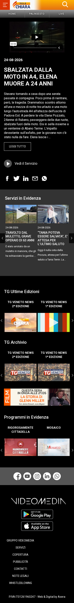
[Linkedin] (47, 476)
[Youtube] (27, 476)
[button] (65, 4)
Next (71, 238)
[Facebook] (17, 476)
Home (12, 13)
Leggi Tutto (17, 146)
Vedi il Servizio (26, 163)
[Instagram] (37, 476)
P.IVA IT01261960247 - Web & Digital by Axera (37, 596)
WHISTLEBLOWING (20, 583)
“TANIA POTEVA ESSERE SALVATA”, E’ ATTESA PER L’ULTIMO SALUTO (53, 238)
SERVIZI (20, 547)
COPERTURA (20, 554)
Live (61, 13)
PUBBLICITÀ (20, 561)
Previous (2, 238)
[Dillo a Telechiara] (57, 476)
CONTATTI (20, 568)
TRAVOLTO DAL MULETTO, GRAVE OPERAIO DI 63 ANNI (20, 236)
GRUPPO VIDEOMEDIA (20, 540)
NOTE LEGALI (20, 575)
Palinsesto (37, 13)
